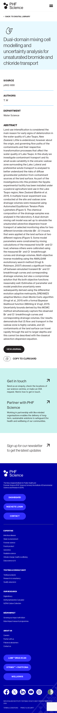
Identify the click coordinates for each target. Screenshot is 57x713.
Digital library (8, 596)
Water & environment (11, 539)
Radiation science (10, 553)
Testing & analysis (10, 575)
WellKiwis (17, 676)
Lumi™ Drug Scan (17, 658)
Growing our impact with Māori (14, 618)
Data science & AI (10, 561)
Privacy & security (27, 708)
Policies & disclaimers (11, 643)
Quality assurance (10, 582)
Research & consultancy (12, 578)
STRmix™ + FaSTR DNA (17, 667)
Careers (6, 635)
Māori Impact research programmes (16, 621)
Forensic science (9, 543)
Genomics (7, 550)
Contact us (7, 646)
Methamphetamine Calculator (14, 600)
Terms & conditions (11, 708)
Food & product (9, 546)
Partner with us (9, 639)
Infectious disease (10, 535)
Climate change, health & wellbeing (15, 557)
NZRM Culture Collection (12, 603)
